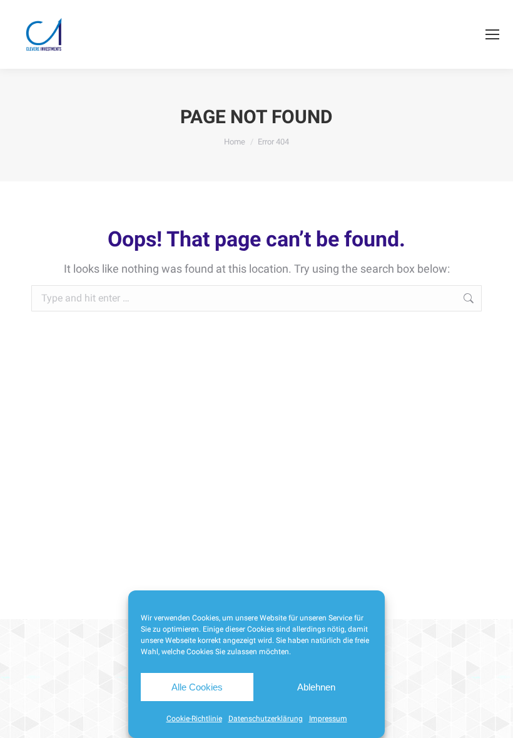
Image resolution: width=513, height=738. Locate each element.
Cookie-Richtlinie (194, 718)
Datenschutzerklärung (265, 718)
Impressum (328, 718)
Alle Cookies (197, 687)
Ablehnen (316, 687)
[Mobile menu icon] (492, 34)
